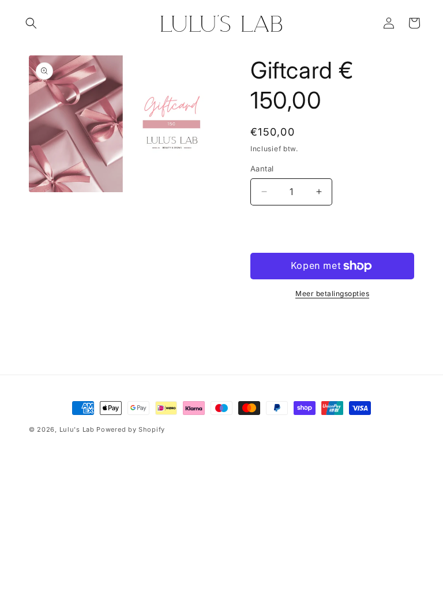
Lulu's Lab (77, 429)
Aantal (261, 168)
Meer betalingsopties (332, 293)
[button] (31, 23)
